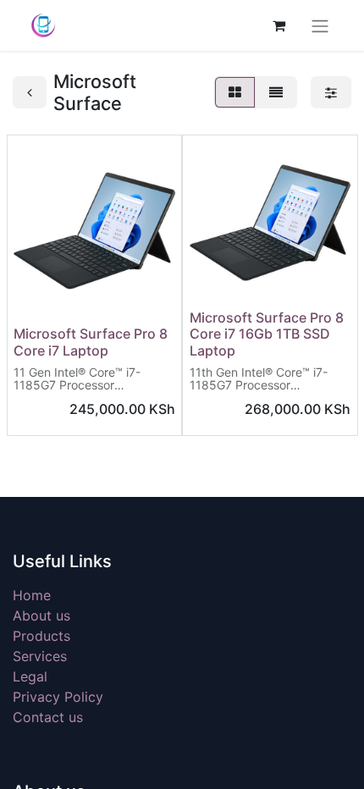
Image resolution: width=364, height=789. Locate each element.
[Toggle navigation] (320, 25)
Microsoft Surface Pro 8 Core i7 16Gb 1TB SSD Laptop (267, 333)
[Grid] (235, 92)
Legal (30, 676)
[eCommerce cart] (278, 25)
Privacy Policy (58, 696)
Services (40, 656)
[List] (276, 92)
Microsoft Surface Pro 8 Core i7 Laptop (91, 341)
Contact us (48, 717)
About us (41, 615)
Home (32, 595)
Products (41, 635)
